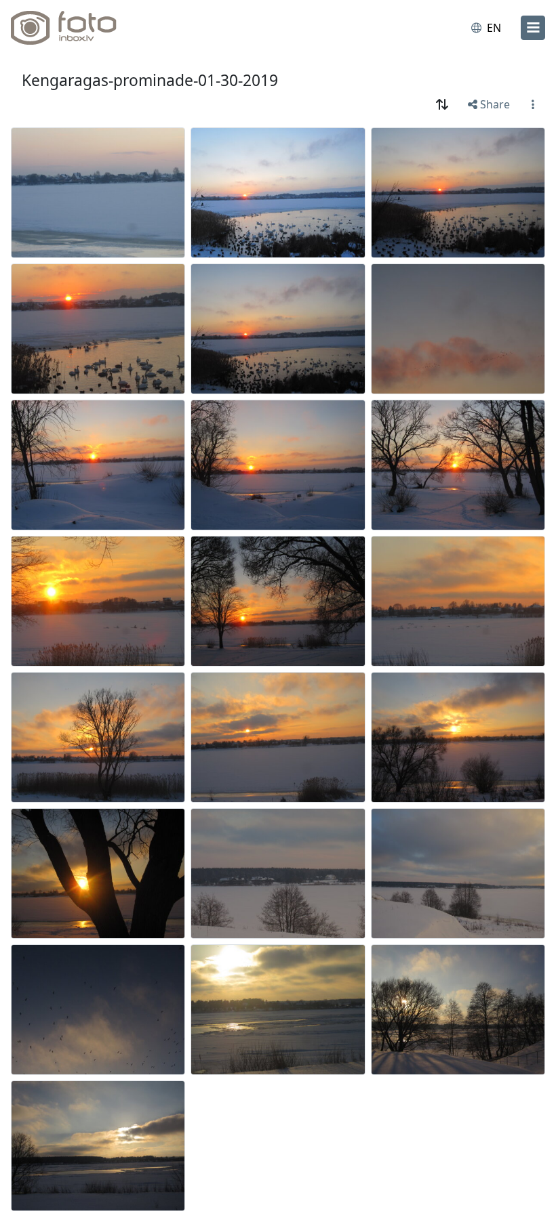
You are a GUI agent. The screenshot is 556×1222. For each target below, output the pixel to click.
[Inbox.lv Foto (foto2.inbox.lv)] (70, 28)
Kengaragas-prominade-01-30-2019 (150, 80)
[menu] (533, 28)
